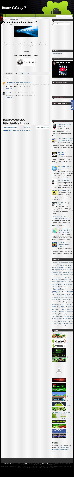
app (58, 265)
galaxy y (11, 24)
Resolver (69, 314)
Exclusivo (61, 284)
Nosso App (68, 304)
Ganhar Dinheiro (60, 294)
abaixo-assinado (69, 262)
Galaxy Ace (57, 288)
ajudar (58, 264)
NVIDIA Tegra (63, 307)
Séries (66, 316)
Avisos (53, 270)
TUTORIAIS (63, 321)
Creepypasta (61, 277)
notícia (54, 306)
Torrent (71, 320)
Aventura (64, 269)
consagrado (70, 274)
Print (58, 313)
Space (55, 318)
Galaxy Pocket (56, 289)
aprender (54, 267)
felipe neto (54, 286)
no (58, 304)
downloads (62, 283)
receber (70, 313)
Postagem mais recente (10, 127)
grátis (72, 295)
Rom (53, 316)
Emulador (54, 284)
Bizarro (65, 270)
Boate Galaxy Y (14, 8)
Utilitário (60, 323)
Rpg (62, 316)
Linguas (60, 301)
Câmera (59, 272)
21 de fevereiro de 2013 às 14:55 (24, 93)
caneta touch (66, 272)
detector (53, 281)
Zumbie (68, 325)
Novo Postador (55, 307)
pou (54, 313)
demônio (60, 279)
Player (62, 311)
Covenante (54, 277)
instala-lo (70, 297)
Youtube (62, 325)
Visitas (70, 323)
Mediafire (69, 302)
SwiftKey (54, 320)
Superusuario (68, 318)
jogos (64, 299)
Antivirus (54, 265)
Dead (67, 277)
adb (54, 264)
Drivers (69, 283)
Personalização (55, 311)
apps (69, 265)
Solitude (71, 316)
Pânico (56, 309)
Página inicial (26, 127)
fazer (71, 284)
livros (65, 301)
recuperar (54, 314)
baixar (59, 270)
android (63, 264)
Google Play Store (65, 295)
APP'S (7, 24)
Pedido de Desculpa (66, 309)
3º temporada (62, 262)
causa (72, 272)
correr (64, 276)
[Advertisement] (62, 37)
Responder (9, 88)
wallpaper (54, 325)
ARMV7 (70, 267)
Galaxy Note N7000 (67, 288)
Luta (58, 302)
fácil (66, 284)
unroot (71, 321)
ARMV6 (61, 267)
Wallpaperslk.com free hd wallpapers (44, 464)
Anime (69, 264)
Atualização (57, 269)
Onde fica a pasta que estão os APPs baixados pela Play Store (65, 168)
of (52, 309)
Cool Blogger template (34, 463)
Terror (63, 320)
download (54, 283)
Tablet (58, 320)
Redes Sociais (61, 314)
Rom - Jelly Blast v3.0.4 (64, 180)
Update (54, 323)
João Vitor (9, 93)
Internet (53, 299)
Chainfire (55, 274)
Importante (56, 297)
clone (65, 274)
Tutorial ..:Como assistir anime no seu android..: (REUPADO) (64, 244)
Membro (54, 304)
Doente (70, 281)
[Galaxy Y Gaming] (57, 333)
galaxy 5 (71, 286)
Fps (59, 286)
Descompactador (67, 279)
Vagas (65, 323)
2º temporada (54, 262)
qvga (65, 313)
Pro (61, 313)
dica (58, 281)
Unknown (9, 82)
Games (70, 292)
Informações (63, 297)
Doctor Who (63, 281)
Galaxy (64, 286)
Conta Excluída (57, 276)
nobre (63, 304)
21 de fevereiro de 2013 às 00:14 (21, 82)
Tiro (67, 320)
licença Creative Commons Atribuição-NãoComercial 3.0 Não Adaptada (61, 449)
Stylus (60, 318)
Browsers (54, 272)
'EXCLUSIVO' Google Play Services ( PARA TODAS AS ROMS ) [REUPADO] (65, 230)
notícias (69, 306)
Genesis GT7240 (55, 295)
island (59, 299)
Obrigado (70, 307)
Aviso (70, 269)
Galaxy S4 (68, 289)
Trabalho (55, 321)
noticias (62, 306)
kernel (70, 299)
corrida (69, 276)
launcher (53, 301)
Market (63, 302)
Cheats (60, 274)
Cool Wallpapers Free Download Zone (60, 463)
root (58, 316)
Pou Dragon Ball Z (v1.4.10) (65, 190)
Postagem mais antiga (42, 127)
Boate (70, 270)
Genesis (69, 294)
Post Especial (70, 311)
